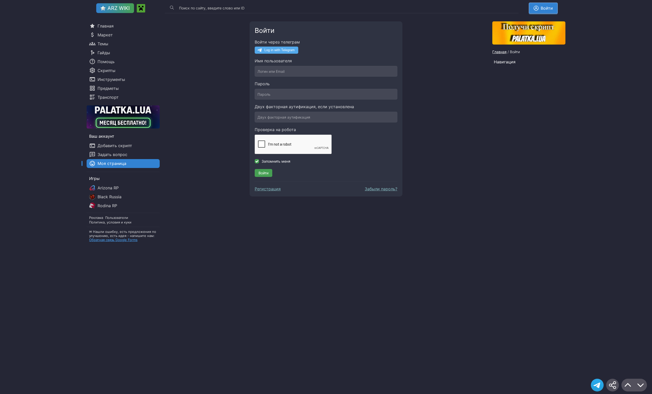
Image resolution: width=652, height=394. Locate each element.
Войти (263, 173)
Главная (499, 52)
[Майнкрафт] (141, 8)
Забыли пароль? (381, 188)
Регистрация (268, 188)
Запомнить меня (276, 161)
